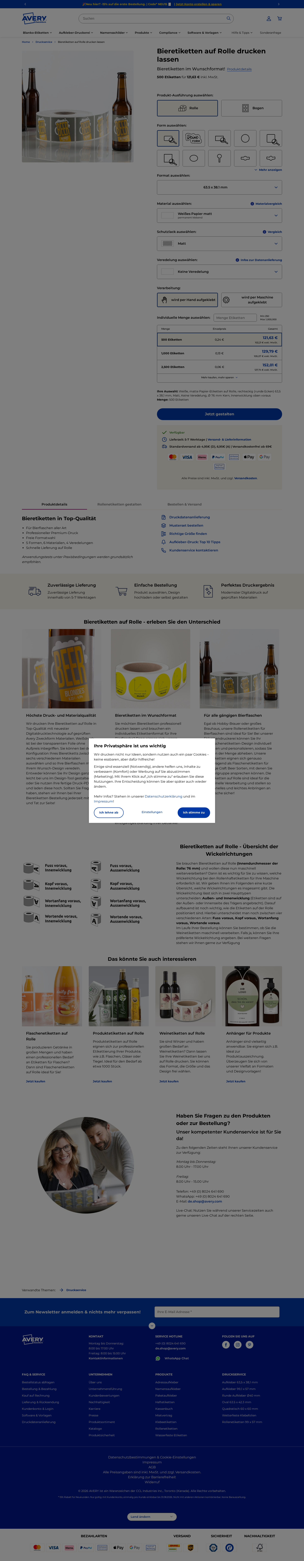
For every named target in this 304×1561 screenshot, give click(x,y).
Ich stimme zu (194, 812)
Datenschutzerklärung (163, 796)
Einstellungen (152, 812)
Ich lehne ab (108, 812)
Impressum (103, 801)
